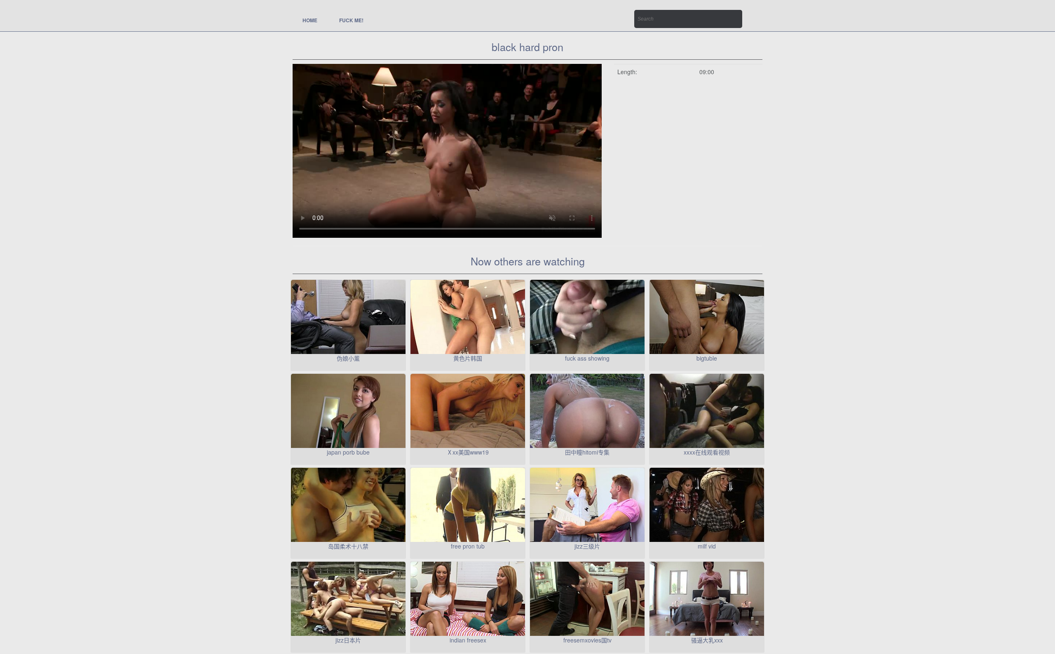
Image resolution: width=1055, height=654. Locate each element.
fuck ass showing (587, 358)
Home (309, 20)
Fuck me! (351, 20)
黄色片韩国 (467, 358)
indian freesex (468, 640)
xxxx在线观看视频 (707, 452)
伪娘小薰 (348, 358)
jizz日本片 (348, 640)
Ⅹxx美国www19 (468, 452)
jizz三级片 (587, 546)
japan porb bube (348, 452)
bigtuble (706, 358)
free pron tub (468, 546)
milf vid (707, 546)
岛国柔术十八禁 (348, 546)
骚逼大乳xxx (707, 640)
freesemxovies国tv (587, 640)
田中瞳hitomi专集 (587, 452)
